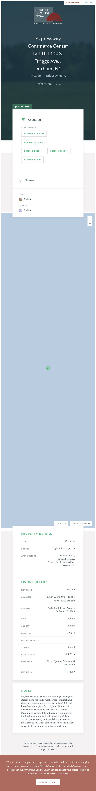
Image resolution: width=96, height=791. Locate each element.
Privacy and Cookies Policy (37, 770)
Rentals (89, 2)
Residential (72, 2)
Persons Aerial (67, 555)
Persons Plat (68, 562)
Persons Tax (69, 565)
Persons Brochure (65, 559)
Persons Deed (54, 562)
